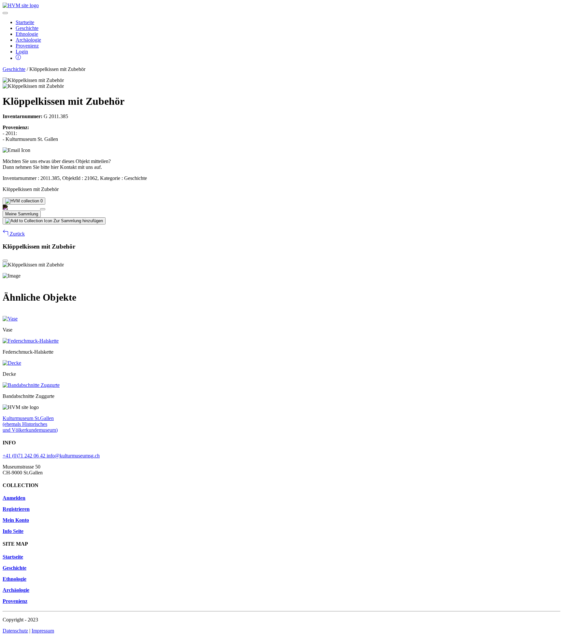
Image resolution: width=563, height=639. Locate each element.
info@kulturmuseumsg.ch (73, 455)
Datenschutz (15, 630)
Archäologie (28, 40)
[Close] (42, 209)
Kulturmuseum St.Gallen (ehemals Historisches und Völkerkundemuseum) (30, 424)
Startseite (25, 22)
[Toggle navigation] (5, 13)
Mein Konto (16, 520)
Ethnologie (27, 34)
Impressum (43, 630)
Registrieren (16, 509)
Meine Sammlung (21, 213)
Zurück (16, 234)
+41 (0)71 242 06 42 (25, 455)
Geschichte (27, 28)
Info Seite (13, 531)
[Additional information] (18, 58)
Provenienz (27, 45)
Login (22, 51)
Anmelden (14, 498)
